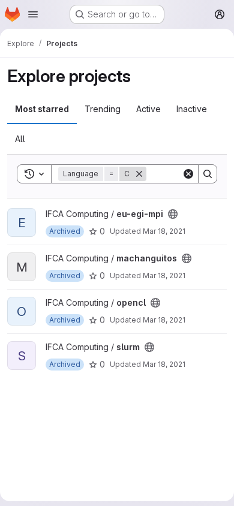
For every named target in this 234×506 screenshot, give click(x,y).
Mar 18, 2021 (164, 231)
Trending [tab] (103, 109)
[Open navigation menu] (33, 14)
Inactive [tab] (191, 109)
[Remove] (139, 174)
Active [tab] (148, 109)
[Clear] (188, 174)
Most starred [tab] (42, 109)
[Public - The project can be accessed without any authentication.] (173, 214)
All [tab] (20, 139)
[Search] (207, 173)
